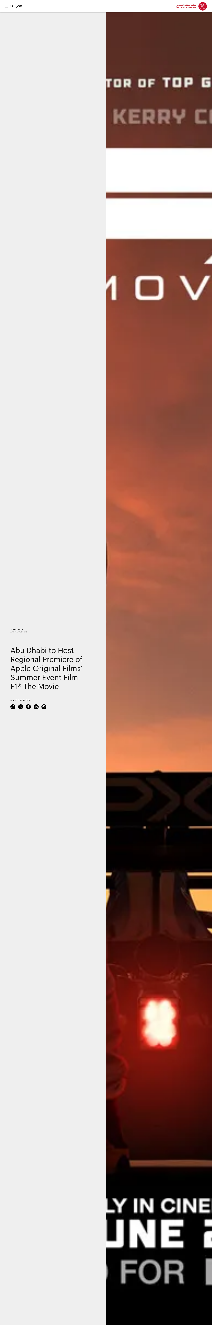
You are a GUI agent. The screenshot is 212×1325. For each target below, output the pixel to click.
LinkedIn (36, 706)
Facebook (28, 706)
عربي (19, 5)
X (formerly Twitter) (20, 706)
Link (12, 706)
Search (12, 6)
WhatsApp (43, 706)
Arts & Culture (18, 632)
